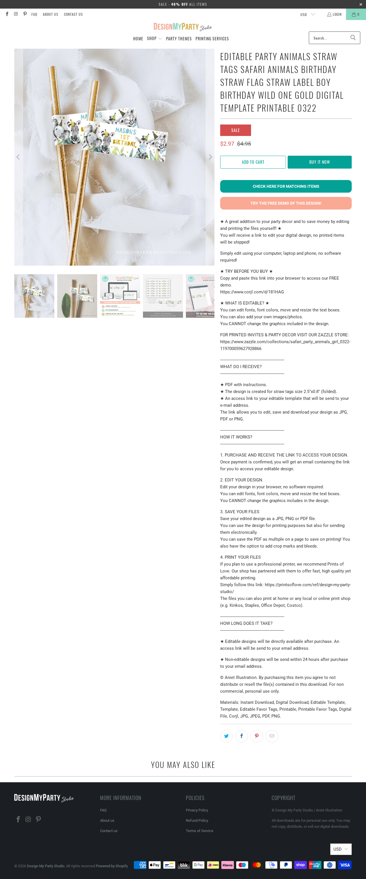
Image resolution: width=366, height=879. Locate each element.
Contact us (73, 14)
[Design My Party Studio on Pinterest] (24, 14)
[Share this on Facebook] (241, 736)
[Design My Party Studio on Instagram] (15, 14)
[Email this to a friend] (272, 736)
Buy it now (319, 162)
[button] (154, 38)
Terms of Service (199, 831)
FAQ (34, 14)
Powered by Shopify (112, 866)
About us (50, 14)
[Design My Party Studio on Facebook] (6, 14)
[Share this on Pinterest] (256, 736)
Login (337, 14)
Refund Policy (197, 820)
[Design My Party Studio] (183, 27)
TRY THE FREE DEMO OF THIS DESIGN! (285, 203)
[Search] (353, 37)
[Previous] (18, 157)
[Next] (210, 157)
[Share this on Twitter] (226, 736)
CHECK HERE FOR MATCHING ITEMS (286, 186)
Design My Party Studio (45, 866)
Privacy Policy (197, 810)
